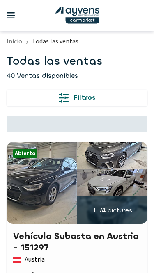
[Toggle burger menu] (10, 15)
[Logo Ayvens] (77, 15)
